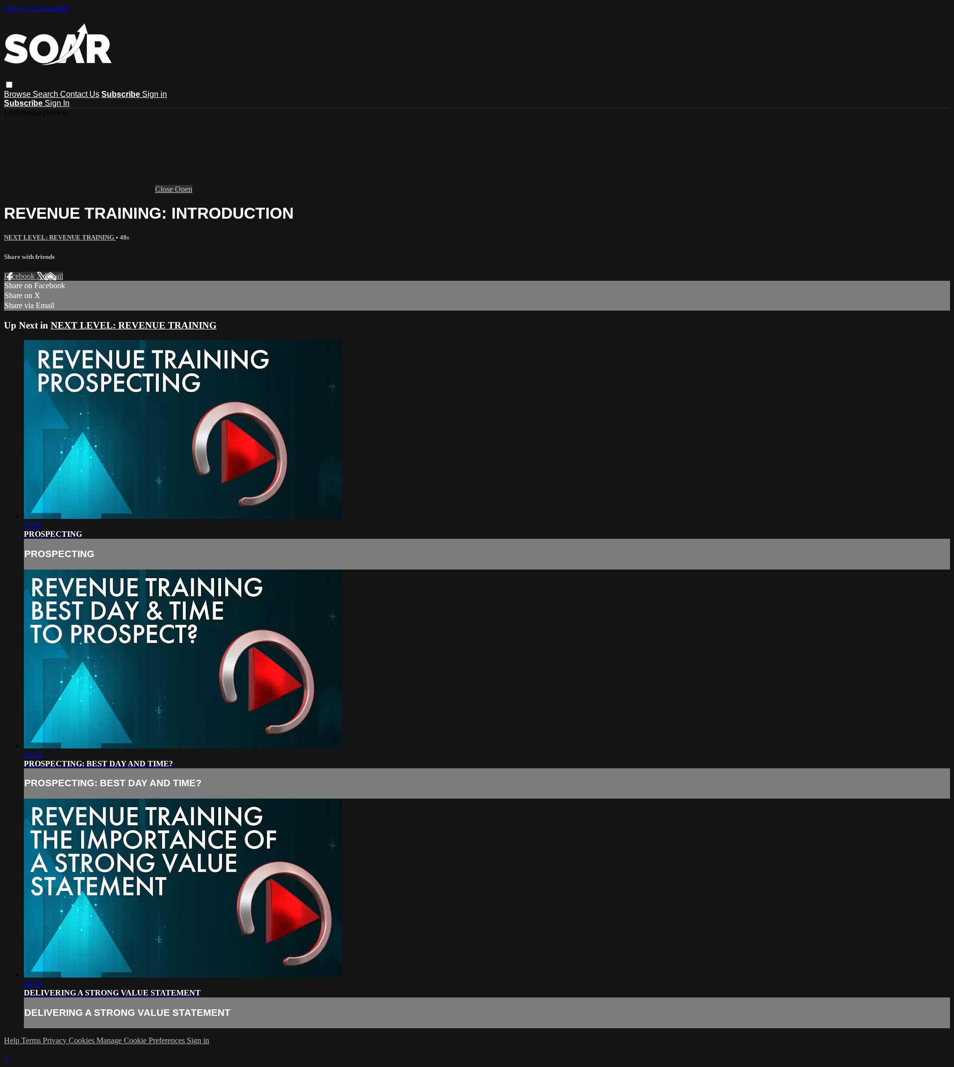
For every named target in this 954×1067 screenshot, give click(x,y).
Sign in (154, 94)
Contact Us (79, 94)
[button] (9, 85)
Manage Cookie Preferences (141, 1040)
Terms (32, 1040)
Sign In (57, 103)
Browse (18, 94)
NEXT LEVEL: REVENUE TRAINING (60, 237)
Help (12, 1040)
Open (183, 189)
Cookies (82, 1040)
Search (46, 94)
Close (165, 189)
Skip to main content (36, 8)
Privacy (56, 1040)
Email (54, 276)
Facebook (20, 276)
